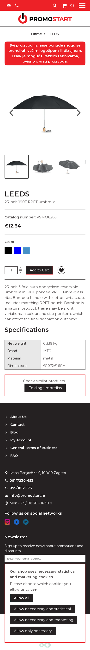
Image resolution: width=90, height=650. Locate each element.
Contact (17, 425)
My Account (20, 440)
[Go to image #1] (17, 167)
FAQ (14, 456)
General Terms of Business (34, 448)
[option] (8, 250)
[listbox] (45, 251)
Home (36, 34)
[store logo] (45, 18)
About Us (18, 417)
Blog (14, 432)
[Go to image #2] (42, 167)
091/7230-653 (21, 480)
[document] (45, 603)
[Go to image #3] (68, 167)
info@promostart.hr (27, 495)
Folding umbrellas (45, 388)
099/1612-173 (21, 488)
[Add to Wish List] (61, 270)
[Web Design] (45, 645)
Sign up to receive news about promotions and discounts (44, 548)
